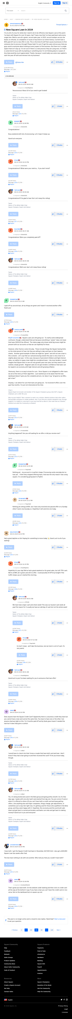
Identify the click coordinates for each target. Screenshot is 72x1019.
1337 (19, 630)
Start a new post (59, 919)
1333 (19, 491)
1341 (15, 781)
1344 (15, 906)
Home (6, 19)
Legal (66, 1009)
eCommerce (41, 954)
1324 (19, 113)
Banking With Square (22, 19)
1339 (15, 701)
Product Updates (9, 960)
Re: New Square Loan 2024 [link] (40, 19)
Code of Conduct (9, 970)
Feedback (7, 951)
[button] (52, 62)
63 (31, 930)
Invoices (40, 973)
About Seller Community (12, 967)
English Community (44, 3)
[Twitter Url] (61, 1000)
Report (8, 71)
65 (41, 930)
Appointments (41, 970)
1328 (15, 251)
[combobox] (44, 11)
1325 (15, 152)
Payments (40, 948)
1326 (15, 182)
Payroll (39, 967)
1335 (11, 554)
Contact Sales (8, 991)
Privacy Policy (63, 1006)
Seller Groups (8, 957)
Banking (40, 960)
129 (52, 930)
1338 (23, 662)
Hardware (40, 957)
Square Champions (43, 982)
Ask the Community (43, 988)
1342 (15, 836)
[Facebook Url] (64, 1000)
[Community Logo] (7, 3)
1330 (11, 322)
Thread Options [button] (61, 25)
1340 (11, 737)
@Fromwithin (14, 338)
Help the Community (43, 991)
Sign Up (56, 3)
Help (11, 19)
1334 (19, 523)
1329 (15, 290)
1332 (15, 456)
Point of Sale (41, 951)
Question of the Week (44, 985)
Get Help (7, 988)
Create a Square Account (12, 985)
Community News (9, 964)
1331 (15, 417)
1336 (15, 589)
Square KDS (41, 964)
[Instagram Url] (67, 1000)
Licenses (65, 1012)
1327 (15, 221)
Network (6, 954)
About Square (8, 982)
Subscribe (20, 62)
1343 (11, 872)
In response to (25, 88)
